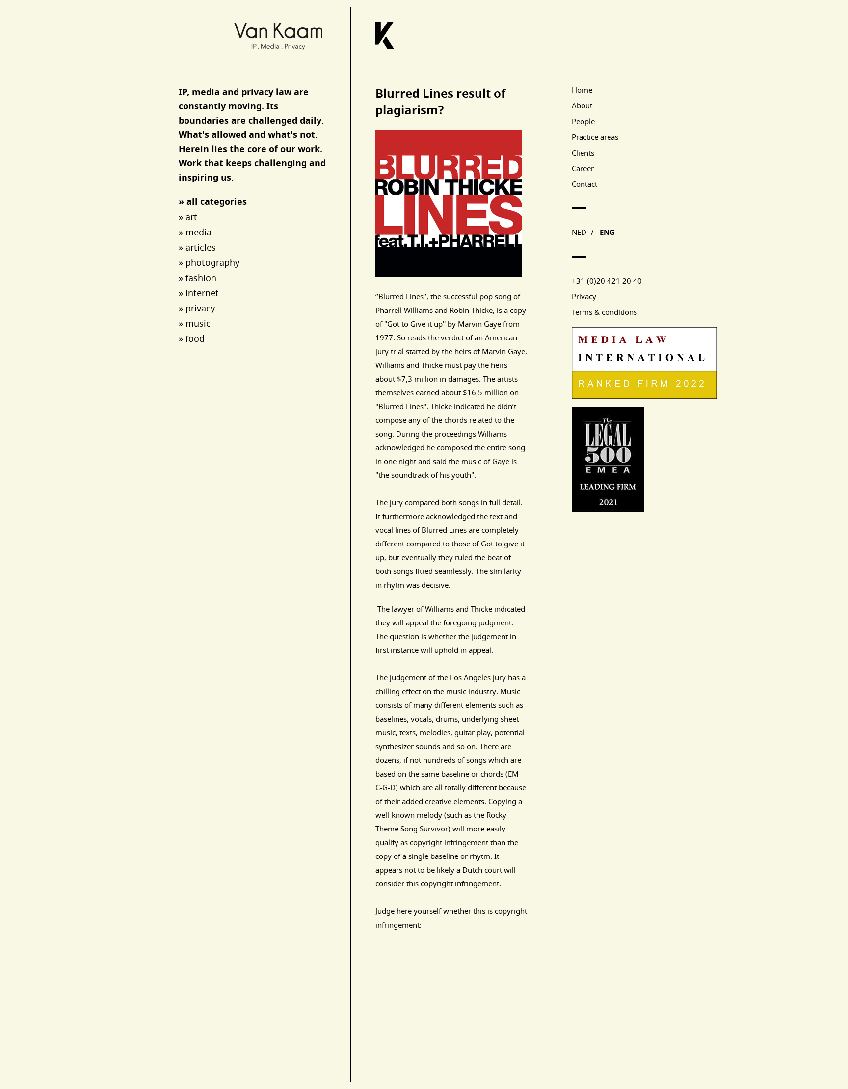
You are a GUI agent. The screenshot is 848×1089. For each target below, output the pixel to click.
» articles (197, 247)
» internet (199, 293)
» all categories (213, 201)
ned (579, 232)
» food (192, 338)
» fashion (197, 278)
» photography (209, 262)
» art (188, 217)
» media (195, 232)
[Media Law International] (644, 396)
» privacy (197, 308)
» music (195, 323)
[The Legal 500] (608, 509)
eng (607, 232)
